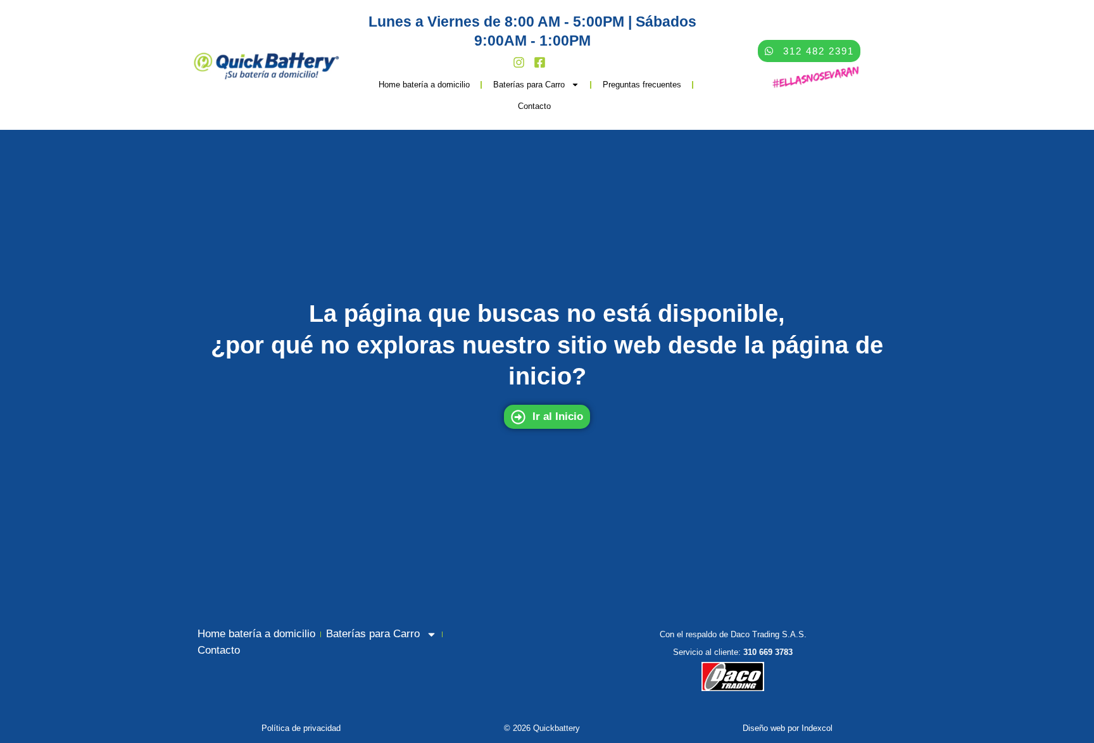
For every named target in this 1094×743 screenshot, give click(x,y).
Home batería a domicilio (424, 84)
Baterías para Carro (529, 84)
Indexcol (817, 728)
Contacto (534, 106)
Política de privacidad (301, 728)
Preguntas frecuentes (642, 84)
